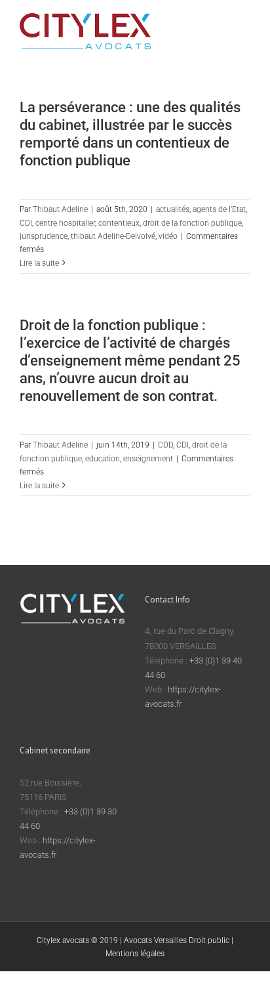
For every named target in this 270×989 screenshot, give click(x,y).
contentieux (119, 223)
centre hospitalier (65, 223)
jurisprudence (44, 236)
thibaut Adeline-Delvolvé (113, 236)
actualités (172, 209)
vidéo (168, 236)
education (102, 458)
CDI (26, 223)
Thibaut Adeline (60, 209)
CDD (165, 445)
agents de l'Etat (219, 209)
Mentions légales (135, 953)
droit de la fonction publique (192, 223)
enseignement (148, 458)
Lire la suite (39, 263)
